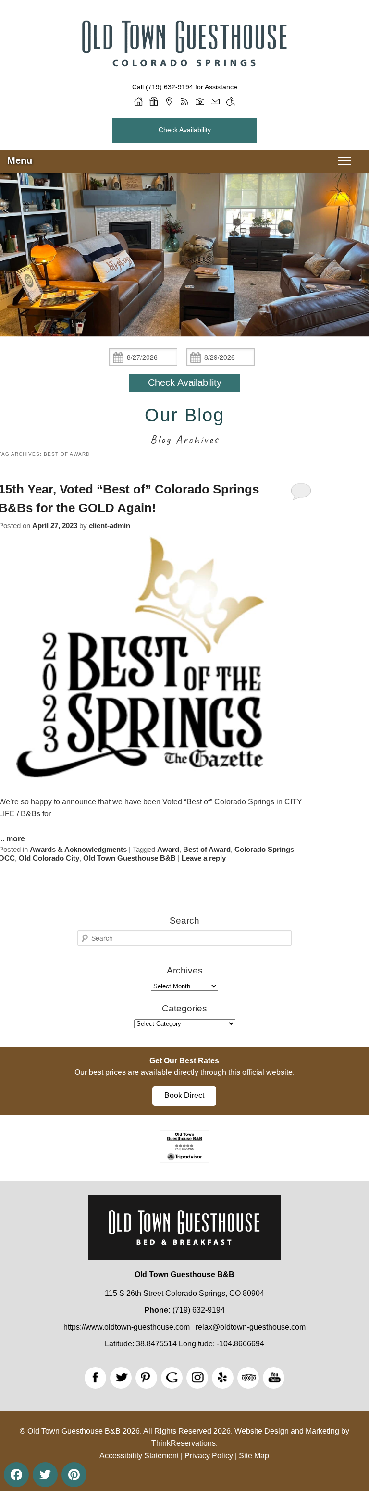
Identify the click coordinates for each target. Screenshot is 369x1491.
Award (168, 849)
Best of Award (207, 849)
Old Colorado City (49, 858)
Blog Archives (184, 439)
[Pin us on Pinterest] (146, 1378)
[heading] (184, 427)
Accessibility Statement (139, 1456)
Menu (19, 160)
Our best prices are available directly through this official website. (184, 1072)
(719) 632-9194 (169, 87)
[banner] (184, 1081)
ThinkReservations (183, 1443)
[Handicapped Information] (230, 101)
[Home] (138, 101)
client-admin (109, 525)
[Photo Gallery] (200, 101)
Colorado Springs (264, 849)
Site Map (254, 1456)
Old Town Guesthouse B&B (129, 858)
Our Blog (184, 415)
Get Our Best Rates (184, 1061)
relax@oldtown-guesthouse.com (251, 1327)
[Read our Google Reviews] (172, 1378)
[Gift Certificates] (153, 101)
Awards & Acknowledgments (78, 849)
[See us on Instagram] (197, 1378)
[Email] (215, 101)
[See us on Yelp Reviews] (223, 1378)
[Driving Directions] (169, 101)
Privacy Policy (208, 1456)
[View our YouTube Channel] (273, 1378)
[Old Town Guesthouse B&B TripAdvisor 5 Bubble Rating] (184, 1161)
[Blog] (184, 101)
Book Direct (184, 1095)
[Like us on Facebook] (95, 1378)
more (15, 839)
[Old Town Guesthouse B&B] (184, 76)
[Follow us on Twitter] (121, 1378)
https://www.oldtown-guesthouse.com (126, 1327)
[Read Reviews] (248, 1378)
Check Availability (185, 130)
